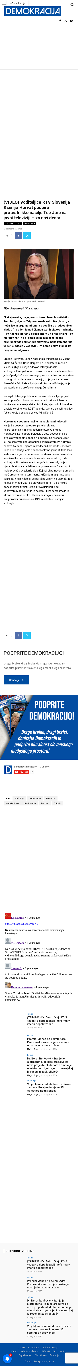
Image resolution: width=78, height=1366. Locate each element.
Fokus (30, 1014)
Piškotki (46, 1351)
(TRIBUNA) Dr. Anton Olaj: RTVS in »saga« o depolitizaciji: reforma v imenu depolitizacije (48, 1021)
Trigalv (57, 803)
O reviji (21, 1347)
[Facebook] (60, 21)
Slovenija (29, 223)
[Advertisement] (39, 110)
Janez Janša (35, 798)
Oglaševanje (25, 1355)
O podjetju (33, 1347)
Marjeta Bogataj (33, 1049)
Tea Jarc (45, 803)
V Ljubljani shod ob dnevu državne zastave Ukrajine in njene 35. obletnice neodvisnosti (49, 1087)
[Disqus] (39, 859)
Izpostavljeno (13, 223)
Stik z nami (58, 1351)
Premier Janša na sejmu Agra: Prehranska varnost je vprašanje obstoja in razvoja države (48, 1042)
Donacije (54, 1355)
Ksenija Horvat (12, 803)
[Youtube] (71, 21)
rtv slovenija (30, 803)
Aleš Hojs (19, 798)
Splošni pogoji (50, 1347)
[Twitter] (65, 21)
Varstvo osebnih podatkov (24, 1351)
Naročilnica (41, 1355)
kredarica (50, 798)
